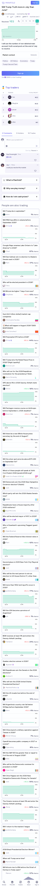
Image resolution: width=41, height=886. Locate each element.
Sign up (35, 3)
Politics (5, 61)
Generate (34, 55)
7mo (19, 154)
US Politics (14, 61)
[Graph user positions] (19, 21)
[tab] (7, 133)
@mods (8, 157)
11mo (13, 165)
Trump (32, 61)
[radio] (23, 21)
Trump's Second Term (10, 64)
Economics (24, 61)
